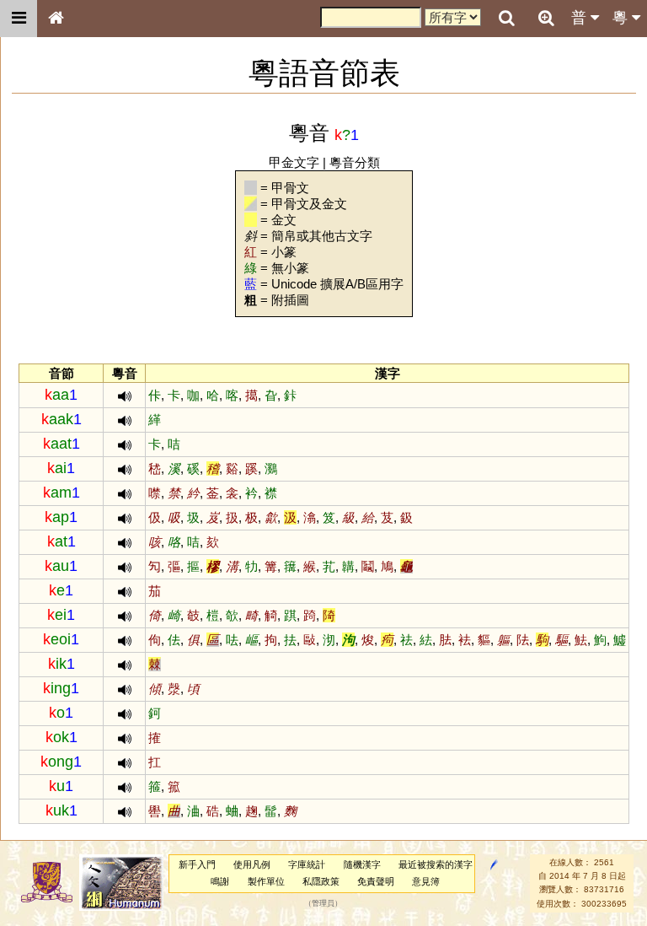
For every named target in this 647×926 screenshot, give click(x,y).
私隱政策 (321, 881)
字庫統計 (306, 864)
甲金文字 (294, 162)
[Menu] (18, 18)
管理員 (323, 903)
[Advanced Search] (545, 17)
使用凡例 (251, 864)
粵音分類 (354, 162)
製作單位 (266, 881)
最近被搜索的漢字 (435, 864)
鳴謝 (220, 881)
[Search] (506, 18)
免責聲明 (375, 881)
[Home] (55, 18)
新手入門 (197, 864)
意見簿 (426, 881)
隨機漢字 (362, 864)
